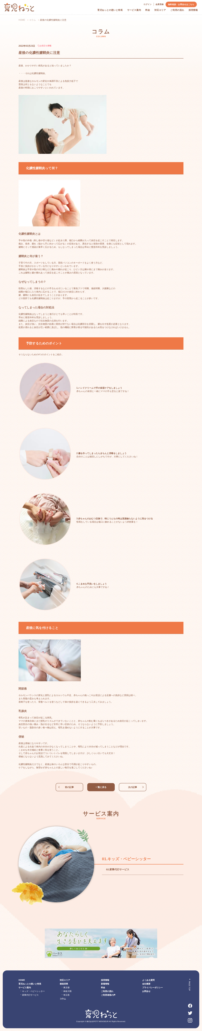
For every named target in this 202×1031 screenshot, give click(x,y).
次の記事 (132, 787)
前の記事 (69, 787)
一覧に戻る (101, 787)
